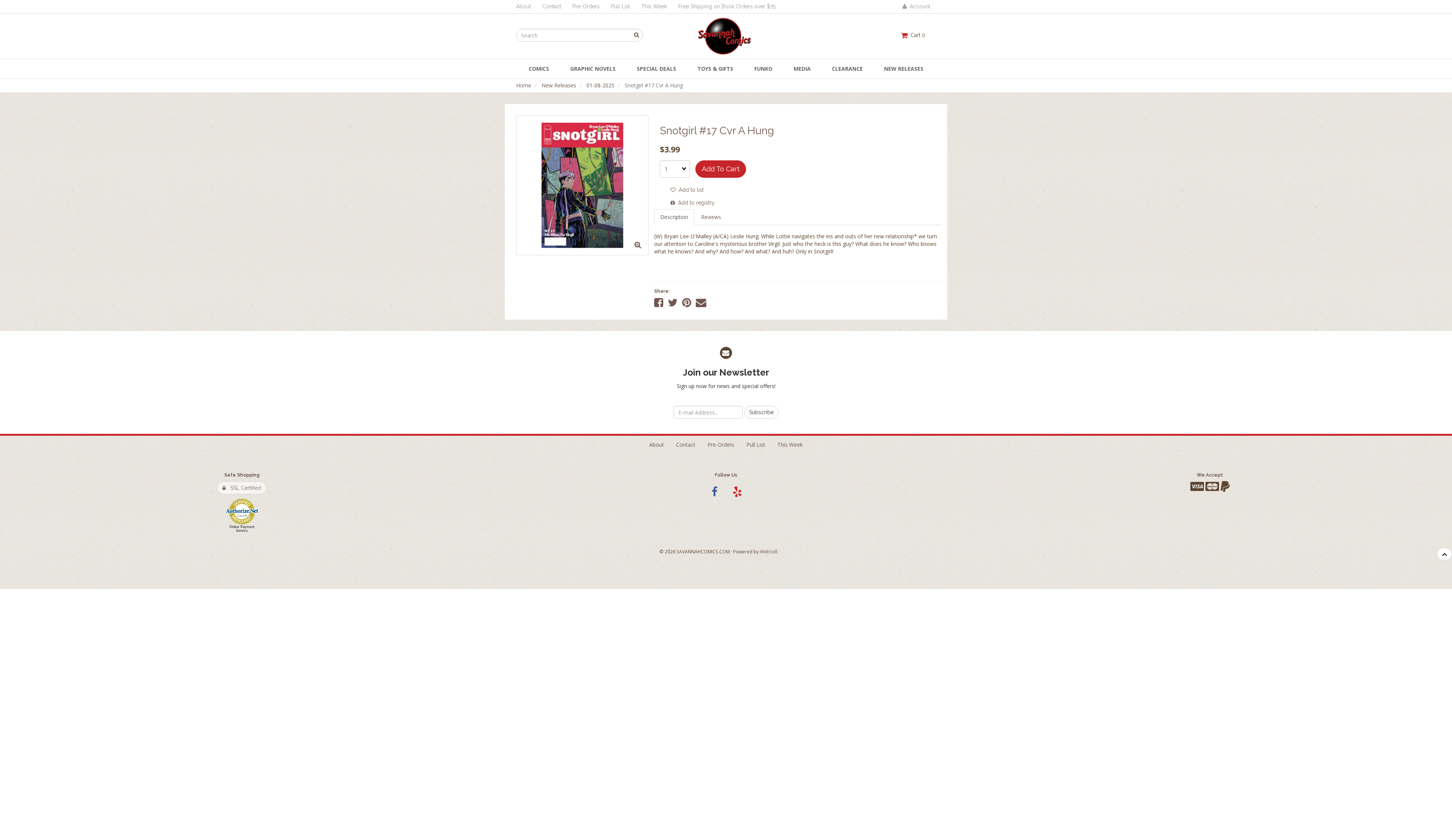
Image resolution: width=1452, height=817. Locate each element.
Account (918, 6)
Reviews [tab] (711, 217)
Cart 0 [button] (916, 35)
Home (523, 85)
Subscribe (761, 412)
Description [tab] (674, 217)
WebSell (768, 551)
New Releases (558, 85)
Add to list (690, 190)
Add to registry (695, 203)
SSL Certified (243, 488)
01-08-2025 (600, 85)
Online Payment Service (242, 529)
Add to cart (721, 169)
